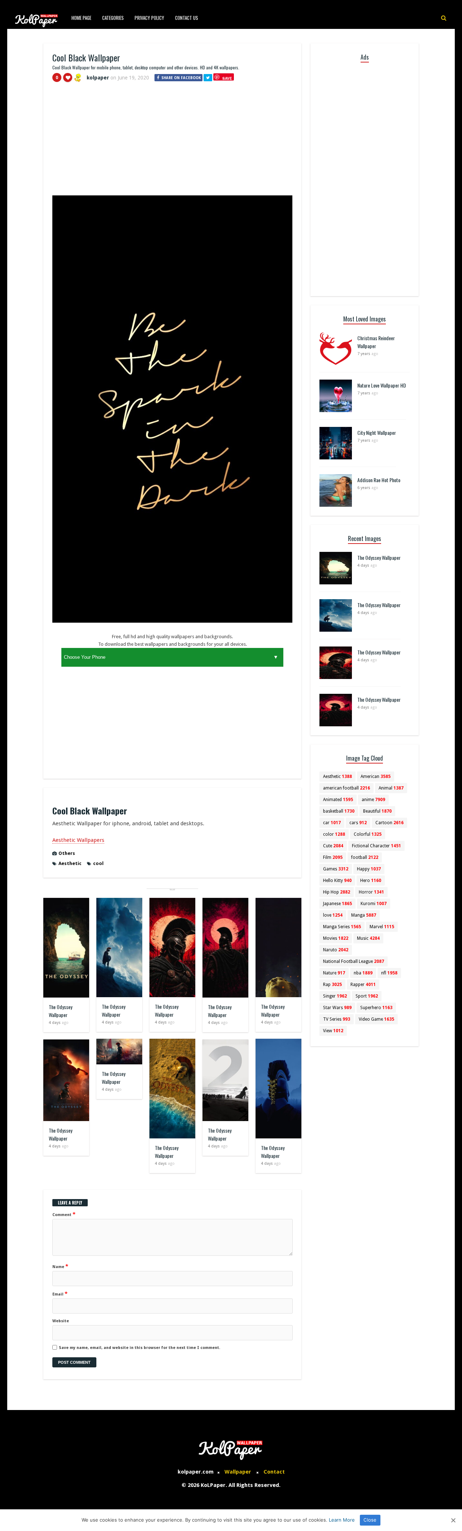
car (332, 822)
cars (358, 822)
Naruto (335, 949)
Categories (113, 17)
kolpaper (98, 78)
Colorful (368, 834)
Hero (370, 880)
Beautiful (377, 811)
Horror (371, 892)
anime (373, 799)
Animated (338, 799)
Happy (369, 869)
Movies (335, 938)
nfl (389, 973)
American (376, 776)
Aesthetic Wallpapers (78, 840)
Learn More (342, 1520)
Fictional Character (376, 845)
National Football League (353, 961)
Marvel (382, 926)
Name (60, 1266)
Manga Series (342, 926)
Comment (63, 1214)
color (334, 834)
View (333, 1030)
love (333, 915)
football (364, 857)
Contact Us (186, 17)
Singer (335, 996)
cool (98, 863)
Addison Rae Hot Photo (378, 480)
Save (227, 78)
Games (335, 869)
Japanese (337, 903)
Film (333, 857)
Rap (332, 984)
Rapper (363, 984)
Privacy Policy (149, 17)
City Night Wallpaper (376, 432)
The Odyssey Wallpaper (60, 1010)
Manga (363, 915)
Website (60, 1321)
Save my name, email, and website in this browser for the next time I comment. (139, 1347)
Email (59, 1293)
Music (368, 938)
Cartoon (389, 822)
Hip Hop (336, 892)
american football (346, 788)
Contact (274, 1472)
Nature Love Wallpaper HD (381, 385)
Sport (367, 996)
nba (363, 973)
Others (66, 853)
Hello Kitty (337, 880)
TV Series (336, 1019)
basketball (338, 811)
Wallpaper (238, 1472)
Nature (334, 973)
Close (369, 1520)
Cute (333, 845)
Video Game (376, 1019)
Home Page (81, 17)
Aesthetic (70, 863)
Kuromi (374, 903)
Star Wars (337, 1007)
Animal (391, 788)
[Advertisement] (172, 142)
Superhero (376, 1007)
